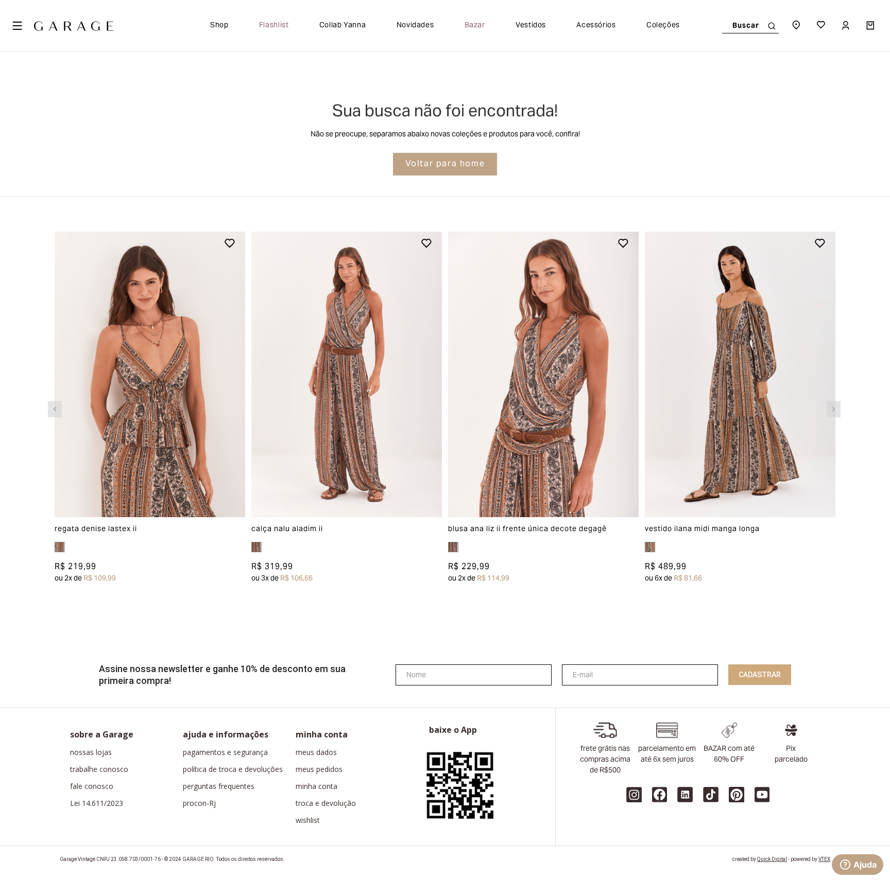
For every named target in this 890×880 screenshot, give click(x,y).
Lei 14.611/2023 (96, 803)
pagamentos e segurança (225, 752)
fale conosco (91, 786)
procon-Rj (199, 803)
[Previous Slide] (55, 409)
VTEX (824, 859)
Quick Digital (772, 859)
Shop (219, 26)
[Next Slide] (834, 409)
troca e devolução (326, 803)
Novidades (415, 26)
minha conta (316, 786)
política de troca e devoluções (233, 769)
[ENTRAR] (847, 25)
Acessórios (595, 26)
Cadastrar (760, 675)
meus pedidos (319, 769)
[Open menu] (17, 26)
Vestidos (531, 26)
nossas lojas (91, 752)
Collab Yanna (342, 26)
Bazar (475, 26)
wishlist (308, 820)
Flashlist (274, 26)
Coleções (663, 26)
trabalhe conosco (99, 769)
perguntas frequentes (218, 786)
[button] (74, 374)
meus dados (316, 752)
